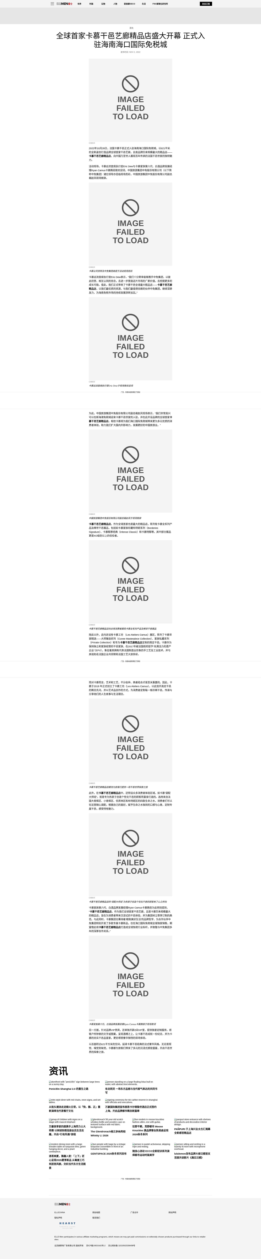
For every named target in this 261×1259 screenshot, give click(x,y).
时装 (91, 4)
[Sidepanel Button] (52, 4)
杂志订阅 (206, 4)
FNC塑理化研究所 (160, 4)
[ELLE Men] (64, 4)
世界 (79, 4)
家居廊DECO (129, 4)
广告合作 (134, 1212)
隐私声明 (58, 1218)
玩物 (103, 4)
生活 (144, 4)
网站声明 (172, 1212)
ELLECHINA (59, 1212)
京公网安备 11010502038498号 (121, 1245)
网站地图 (96, 1212)
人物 (115, 4)
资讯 (58, 1071)
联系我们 (96, 1218)
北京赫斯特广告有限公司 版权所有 (68, 1245)
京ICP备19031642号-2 (95, 1245)
